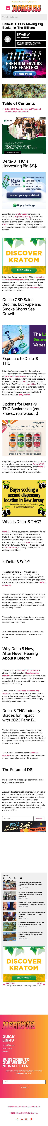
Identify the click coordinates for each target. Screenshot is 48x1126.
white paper (21, 214)
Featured (36, 43)
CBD (4, 224)
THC (25, 381)
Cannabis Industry (24, 43)
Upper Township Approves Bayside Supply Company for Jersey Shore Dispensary (31, 934)
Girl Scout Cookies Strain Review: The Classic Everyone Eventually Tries (31, 923)
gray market (24, 395)
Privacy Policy (7, 1048)
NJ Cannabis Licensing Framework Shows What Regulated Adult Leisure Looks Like (31, 894)
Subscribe (24, 1087)
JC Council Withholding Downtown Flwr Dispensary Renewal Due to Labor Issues (32, 914)
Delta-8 (5, 532)
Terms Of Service (8, 1045)
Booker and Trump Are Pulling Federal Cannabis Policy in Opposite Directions (32, 903)
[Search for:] (18, 818)
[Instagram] (26, 1119)
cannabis (31, 384)
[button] (8, 8)
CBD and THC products (27, 670)
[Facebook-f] (17, 1119)
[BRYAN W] (8, 39)
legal (28, 542)
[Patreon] (31, 1119)
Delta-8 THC (38, 464)
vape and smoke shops (15, 376)
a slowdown (33, 287)
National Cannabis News (27, 45)
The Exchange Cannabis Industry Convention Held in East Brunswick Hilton (30, 884)
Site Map (5, 1052)
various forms (10, 547)
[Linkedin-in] (22, 1119)
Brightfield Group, (23, 216)
